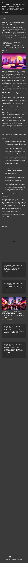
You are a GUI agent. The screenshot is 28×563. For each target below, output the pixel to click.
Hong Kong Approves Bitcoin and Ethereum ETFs (14, 287)
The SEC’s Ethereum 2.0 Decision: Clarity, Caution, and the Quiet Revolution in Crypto (13, 350)
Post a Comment (8, 37)
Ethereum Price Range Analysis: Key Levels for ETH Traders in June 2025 (14, 331)
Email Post (7, 222)
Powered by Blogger (15, 556)
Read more (23, 37)
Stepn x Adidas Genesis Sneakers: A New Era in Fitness (13, 23)
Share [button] (3, 37)
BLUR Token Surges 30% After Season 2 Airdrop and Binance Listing (13, 315)
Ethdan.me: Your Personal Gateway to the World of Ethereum (13, 5)
